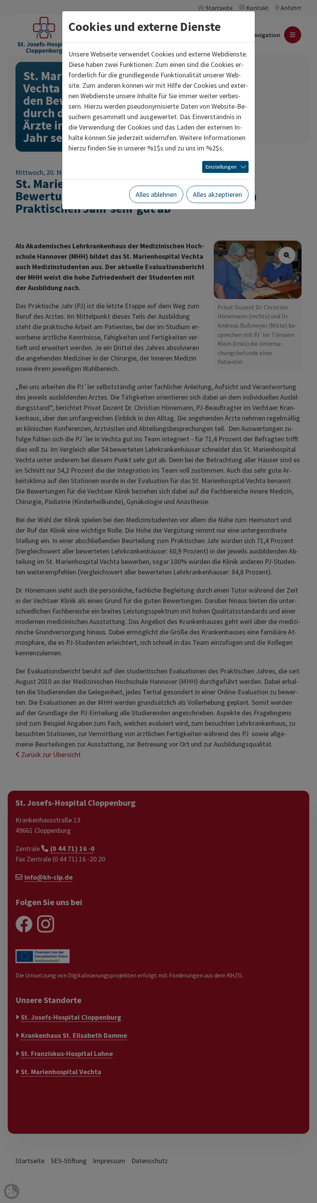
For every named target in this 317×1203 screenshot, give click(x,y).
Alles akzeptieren (217, 194)
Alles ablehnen (156, 194)
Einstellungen (221, 166)
